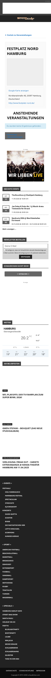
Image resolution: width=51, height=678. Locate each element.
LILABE (7, 637)
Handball (6, 575)
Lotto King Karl (12, 529)
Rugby (5, 586)
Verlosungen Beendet (11, 458)
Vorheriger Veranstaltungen (14, 135)
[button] (4, 18)
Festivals (6, 488)
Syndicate (9, 503)
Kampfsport (7, 579)
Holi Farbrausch (12, 492)
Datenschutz (11, 671)
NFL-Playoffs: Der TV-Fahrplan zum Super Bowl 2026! (22, 396)
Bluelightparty (12, 629)
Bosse (7, 521)
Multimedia (7, 424)
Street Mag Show (10, 614)
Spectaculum (11, 499)
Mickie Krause (11, 644)
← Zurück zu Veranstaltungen (18, 35)
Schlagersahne (12, 651)
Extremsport (8, 568)
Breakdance (7, 561)
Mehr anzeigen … (9, 229)
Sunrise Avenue (12, 536)
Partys (5, 626)
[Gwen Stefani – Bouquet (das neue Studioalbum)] (25, 414)
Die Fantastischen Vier (15, 525)
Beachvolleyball (10, 553)
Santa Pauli (7, 618)
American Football (11, 549)
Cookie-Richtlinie (26, 671)
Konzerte (6, 510)
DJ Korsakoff (11, 507)
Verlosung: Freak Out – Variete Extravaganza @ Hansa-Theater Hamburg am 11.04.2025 (20, 465)
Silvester (9, 655)
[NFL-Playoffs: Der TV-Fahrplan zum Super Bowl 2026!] (25, 380)
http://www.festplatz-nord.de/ (21, 103)
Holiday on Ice (8, 622)
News (5, 390)
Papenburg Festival (13, 496)
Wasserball (7, 597)
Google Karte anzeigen (19, 90)
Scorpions (9, 532)
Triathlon (7, 590)
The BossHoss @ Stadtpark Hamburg (27, 195)
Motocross (7, 583)
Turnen (5, 594)
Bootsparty (10, 633)
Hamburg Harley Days (12, 611)
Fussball (6, 572)
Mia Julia (9, 640)
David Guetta (11, 514)
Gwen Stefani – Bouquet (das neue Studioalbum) (22, 429)
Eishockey (6, 564)
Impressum (40, 671)
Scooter (8, 518)
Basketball (7, 557)
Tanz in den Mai (12, 659)
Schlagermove (11, 648)
